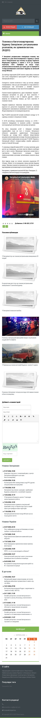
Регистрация (10, 27)
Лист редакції (8, 2)
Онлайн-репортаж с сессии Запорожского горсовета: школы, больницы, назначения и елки (18, 598)
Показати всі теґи (7, 686)
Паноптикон (20, 714)
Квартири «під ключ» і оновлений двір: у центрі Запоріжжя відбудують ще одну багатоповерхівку (19, 475)
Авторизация (29, 27)
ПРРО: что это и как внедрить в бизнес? (16, 551)
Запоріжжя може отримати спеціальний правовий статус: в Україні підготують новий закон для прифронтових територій (18, 506)
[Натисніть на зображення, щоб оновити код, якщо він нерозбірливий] (10, 447)
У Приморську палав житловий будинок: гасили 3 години (20, 365)
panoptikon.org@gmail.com (12, 707)
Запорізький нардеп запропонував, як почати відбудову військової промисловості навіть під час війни (19, 581)
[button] (4, 416)
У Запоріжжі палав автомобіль (11, 310)
